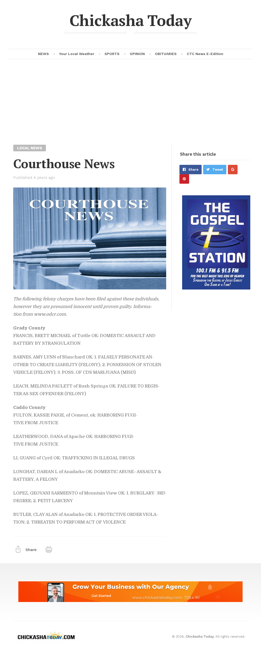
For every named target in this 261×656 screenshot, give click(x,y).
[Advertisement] (130, 105)
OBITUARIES (166, 54)
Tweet (217, 169)
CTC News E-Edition (205, 54)
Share (193, 169)
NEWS (43, 54)
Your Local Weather (76, 54)
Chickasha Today (130, 20)
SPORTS (112, 54)
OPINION (137, 54)
